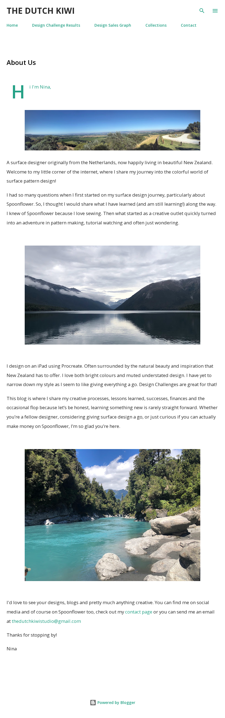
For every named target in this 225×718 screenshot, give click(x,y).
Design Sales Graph (112, 25)
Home (12, 25)
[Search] (202, 10)
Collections (156, 25)
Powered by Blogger (115, 702)
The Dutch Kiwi (41, 10)
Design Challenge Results (56, 25)
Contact (188, 25)
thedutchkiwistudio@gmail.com (46, 621)
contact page (138, 612)
